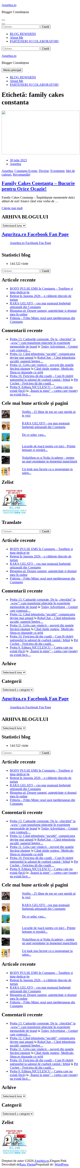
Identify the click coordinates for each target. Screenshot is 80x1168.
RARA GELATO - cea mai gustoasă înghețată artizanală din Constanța (46, 425)
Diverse (44, 171)
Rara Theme (27, 1164)
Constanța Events (26, 171)
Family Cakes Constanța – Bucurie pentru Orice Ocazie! (38, 186)
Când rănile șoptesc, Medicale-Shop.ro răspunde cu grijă (42, 370)
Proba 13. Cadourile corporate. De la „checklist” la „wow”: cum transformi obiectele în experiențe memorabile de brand (42, 342)
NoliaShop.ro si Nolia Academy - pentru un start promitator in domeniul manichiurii (49, 459)
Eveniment (57, 171)
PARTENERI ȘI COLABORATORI (34, 41)
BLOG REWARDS (23, 34)
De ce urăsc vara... (34, 434)
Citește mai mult (12, 208)
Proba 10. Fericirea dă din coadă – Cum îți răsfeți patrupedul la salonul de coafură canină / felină (41, 377)
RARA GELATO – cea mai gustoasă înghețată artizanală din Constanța (40, 305)
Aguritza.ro (9, 5)
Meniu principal (12, 70)
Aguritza (15, 164)
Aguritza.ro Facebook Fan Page (35, 234)
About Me (16, 37)
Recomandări (21, 174)
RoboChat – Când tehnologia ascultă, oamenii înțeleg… (42, 359)
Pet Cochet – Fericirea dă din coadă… (44, 381)
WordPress (62, 1164)
